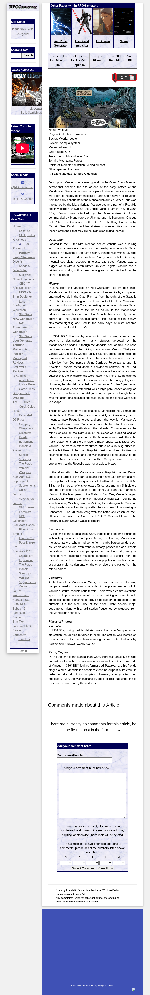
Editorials (25, 231)
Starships (25, 459)
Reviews (18, 362)
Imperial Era (26, 538)
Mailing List (20, 358)
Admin (23, 650)
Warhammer (21, 595)
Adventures (26, 380)
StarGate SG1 (22, 600)
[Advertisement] (92, 942)
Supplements (27, 485)
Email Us (24, 639)
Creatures (25, 433)
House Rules (27, 384)
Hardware (25, 512)
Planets (24, 569)
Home (17, 226)
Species (24, 455)
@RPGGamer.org (22, 187)
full (23, 248)
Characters (26, 428)
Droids (23, 437)
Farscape (19, 613)
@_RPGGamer (23, 199)
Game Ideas (27, 389)
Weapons (25, 472)
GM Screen (26, 507)
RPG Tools (20, 239)
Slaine (17, 617)
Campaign (25, 424)
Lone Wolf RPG (23, 626)
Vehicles (24, 468)
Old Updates (27, 235)
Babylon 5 (19, 608)
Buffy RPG (20, 604)
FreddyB (94, 901)
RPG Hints (20, 375)
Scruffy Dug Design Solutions (100, 986)
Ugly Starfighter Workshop (19, 305)
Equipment (26, 441)
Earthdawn (19, 635)
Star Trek (18, 621)
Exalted (17, 630)
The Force (25, 463)
